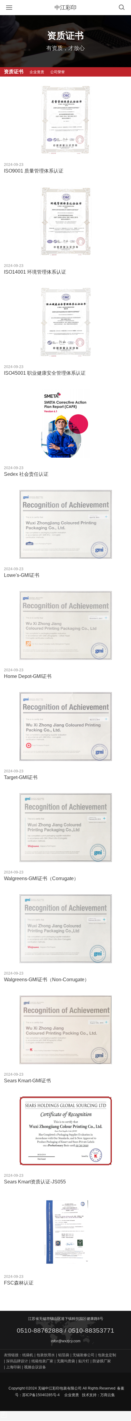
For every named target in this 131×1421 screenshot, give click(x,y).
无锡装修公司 (82, 1355)
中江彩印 (65, 8)
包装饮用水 (44, 1355)
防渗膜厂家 (100, 1361)
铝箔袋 (62, 1355)
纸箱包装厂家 (41, 1361)
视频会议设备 (34, 1367)
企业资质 (71, 1395)
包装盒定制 (106, 1355)
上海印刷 (12, 1367)
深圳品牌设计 (16, 1361)
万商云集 (107, 1395)
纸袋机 (27, 1355)
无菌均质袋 (65, 1361)
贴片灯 (82, 1361)
